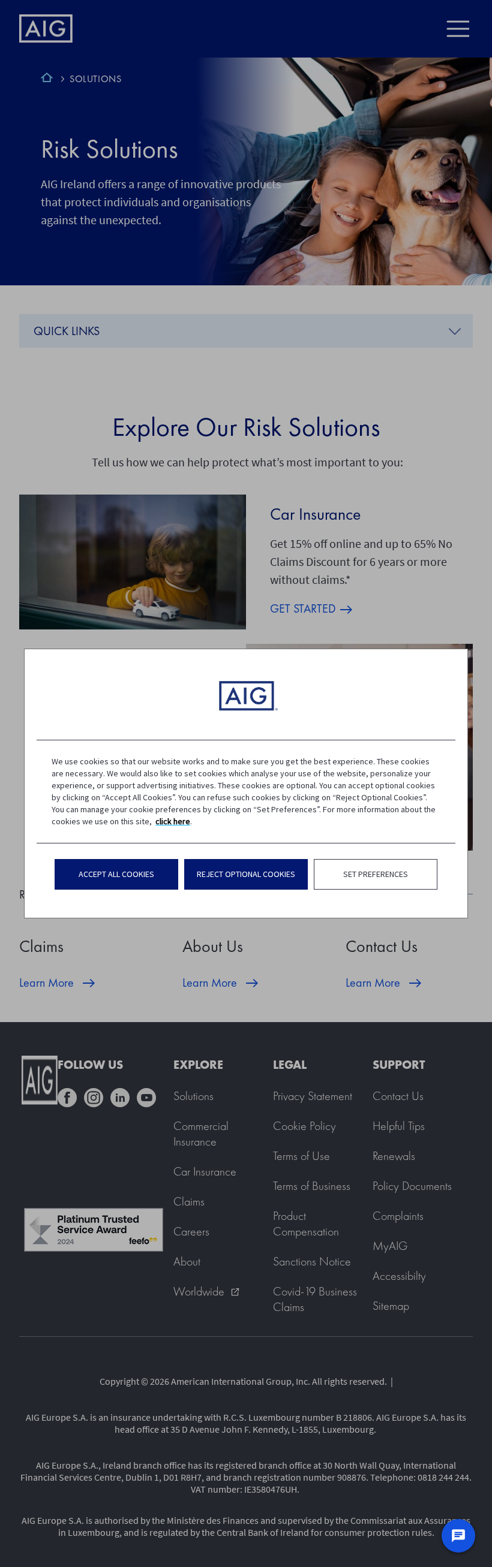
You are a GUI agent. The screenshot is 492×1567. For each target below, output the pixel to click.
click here (172, 821)
